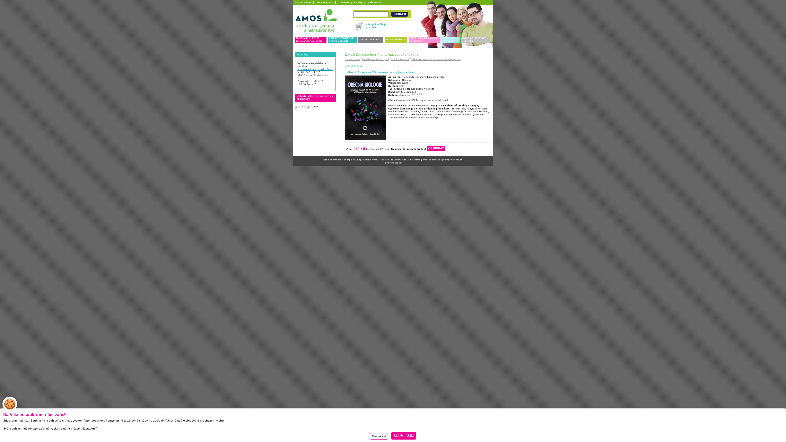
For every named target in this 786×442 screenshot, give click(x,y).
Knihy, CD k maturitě (449, 39)
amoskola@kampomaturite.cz (315, 69)
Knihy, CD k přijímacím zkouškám (423, 39)
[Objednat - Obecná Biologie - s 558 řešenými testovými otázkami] (436, 149)
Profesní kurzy (395, 39)
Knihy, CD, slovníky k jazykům (475, 39)
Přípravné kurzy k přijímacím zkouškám (309, 39)
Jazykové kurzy (370, 39)
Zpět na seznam (354, 66)
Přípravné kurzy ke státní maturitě (341, 39)
